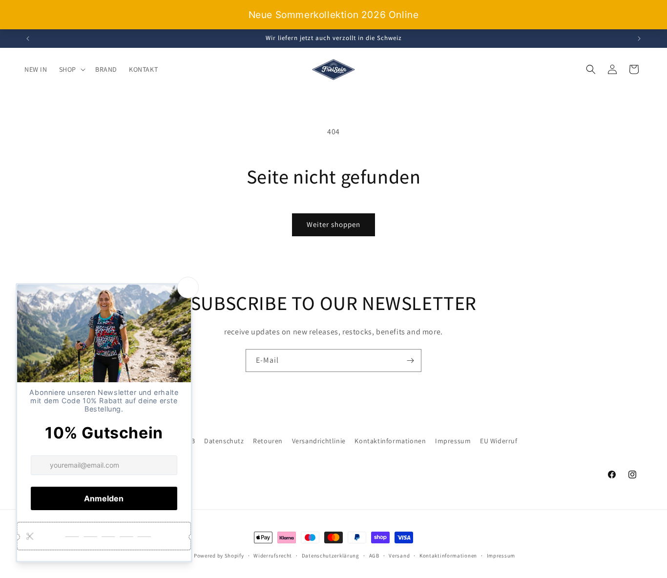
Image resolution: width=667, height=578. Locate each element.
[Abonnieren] (410, 360)
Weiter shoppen (333, 224)
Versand (399, 555)
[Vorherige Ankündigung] (28, 38)
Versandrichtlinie (319, 440)
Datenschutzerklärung (330, 555)
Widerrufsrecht (272, 555)
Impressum (453, 440)
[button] (71, 69)
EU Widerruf (499, 440)
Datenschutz (224, 440)
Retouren (268, 440)
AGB (374, 555)
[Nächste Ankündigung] (639, 38)
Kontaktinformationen (390, 440)
